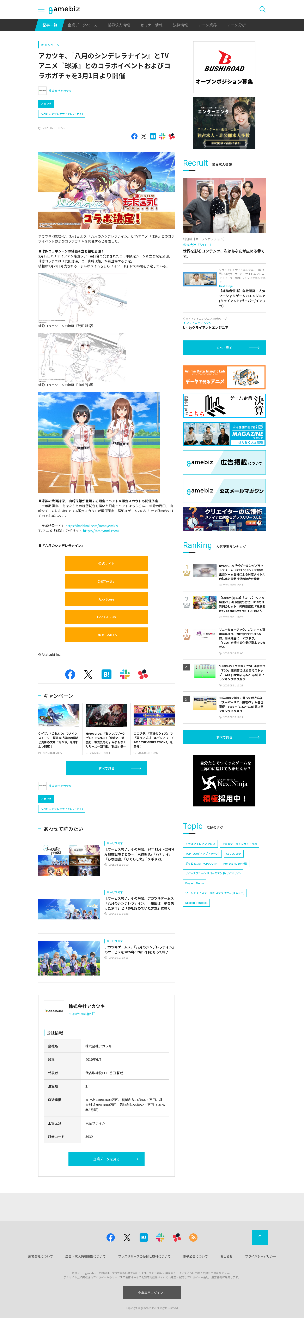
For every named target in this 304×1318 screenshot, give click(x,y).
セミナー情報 (151, 25)
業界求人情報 (119, 25)
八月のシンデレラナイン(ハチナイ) (62, 114)
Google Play (106, 616)
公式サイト (106, 563)
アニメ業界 (207, 25)
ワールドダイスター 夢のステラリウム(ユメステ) (214, 893)
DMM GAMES (106, 634)
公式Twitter (106, 581)
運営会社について (40, 1256)
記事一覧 (49, 25)
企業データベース (82, 25)
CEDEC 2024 (233, 853)
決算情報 (180, 25)
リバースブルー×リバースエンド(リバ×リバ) (213, 873)
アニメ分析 (236, 25)
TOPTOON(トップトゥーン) (202, 853)
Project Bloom (194, 883)
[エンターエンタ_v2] (224, 123)
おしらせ (226, 1256)
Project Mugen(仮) (235, 863)
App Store (106, 599)
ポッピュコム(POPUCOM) (201, 863)
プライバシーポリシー (260, 1256)
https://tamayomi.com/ (101, 530)
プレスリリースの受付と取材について (144, 1256)
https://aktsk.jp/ (79, 1014)
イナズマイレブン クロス (200, 844)
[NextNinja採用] (224, 780)
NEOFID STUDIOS (196, 903)
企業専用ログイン (150, 1292)
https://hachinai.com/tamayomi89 (92, 525)
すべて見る (106, 768)
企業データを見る (106, 1158)
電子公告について (195, 1256)
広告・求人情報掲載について (85, 1256)
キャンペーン (50, 45)
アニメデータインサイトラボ (239, 844)
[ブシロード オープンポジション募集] (224, 67)
